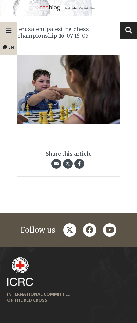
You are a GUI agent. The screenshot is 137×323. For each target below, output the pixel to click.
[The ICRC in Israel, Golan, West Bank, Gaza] (68, 8)
